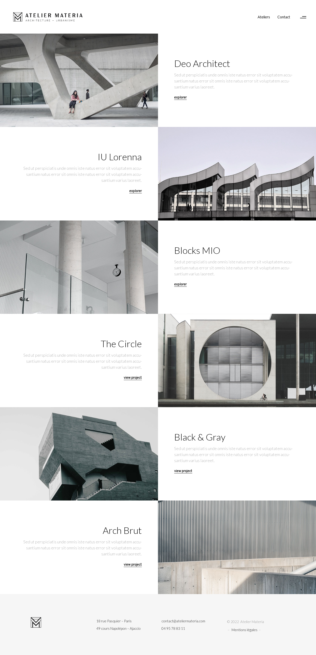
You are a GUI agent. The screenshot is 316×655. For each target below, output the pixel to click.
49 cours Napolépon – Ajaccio (118, 628)
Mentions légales (244, 630)
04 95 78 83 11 (173, 628)
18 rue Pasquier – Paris (114, 621)
